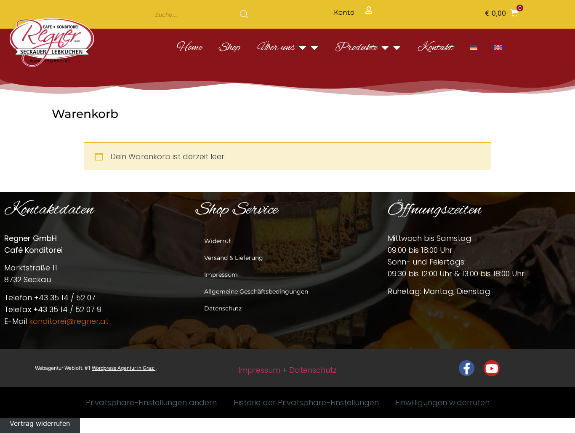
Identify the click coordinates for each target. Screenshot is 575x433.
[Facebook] (467, 368)
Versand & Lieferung (233, 258)
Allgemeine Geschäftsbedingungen (256, 291)
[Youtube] (492, 368)
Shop (229, 47)
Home (189, 47)
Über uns (276, 47)
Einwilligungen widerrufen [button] (443, 402)
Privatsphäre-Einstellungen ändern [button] (151, 402)
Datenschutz (223, 308)
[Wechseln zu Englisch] (498, 48)
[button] (501, 13)
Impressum (221, 274)
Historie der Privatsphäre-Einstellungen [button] (306, 402)
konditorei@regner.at (69, 321)
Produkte (356, 47)
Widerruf (217, 241)
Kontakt (435, 47)
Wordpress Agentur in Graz (123, 368)
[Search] (244, 14)
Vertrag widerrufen (40, 423)
